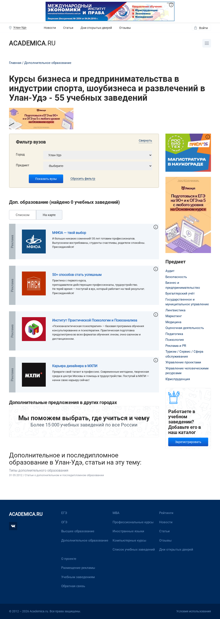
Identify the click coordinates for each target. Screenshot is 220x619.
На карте (49, 215)
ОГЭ (64, 522)
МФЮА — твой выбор (69, 233)
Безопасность (176, 277)
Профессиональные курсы (133, 522)
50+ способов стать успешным (77, 275)
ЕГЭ (64, 513)
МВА (116, 513)
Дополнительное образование (47, 63)
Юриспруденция (177, 379)
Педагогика (174, 334)
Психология (174, 340)
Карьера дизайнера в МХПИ (74, 366)
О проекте (68, 559)
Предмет (22, 165)
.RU (32, 43)
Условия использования (193, 611)
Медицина (173, 322)
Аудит (169, 271)
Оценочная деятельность (184, 328)
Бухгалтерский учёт (180, 293)
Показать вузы (46, 179)
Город (20, 154)
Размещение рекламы (78, 568)
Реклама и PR (175, 346)
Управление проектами (183, 362)
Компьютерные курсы (129, 540)
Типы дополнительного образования (38, 470)
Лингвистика (175, 310)
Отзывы (125, 27)
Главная (15, 63)
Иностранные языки (128, 531)
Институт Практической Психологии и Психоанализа (94, 320)
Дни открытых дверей (96, 27)
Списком (22, 215)
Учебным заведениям (78, 577)
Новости (50, 27)
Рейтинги (166, 513)
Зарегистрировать (188, 442)
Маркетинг (173, 316)
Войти (203, 28)
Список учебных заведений (134, 549)
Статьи (68, 27)
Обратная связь (73, 586)
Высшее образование (77, 531)
